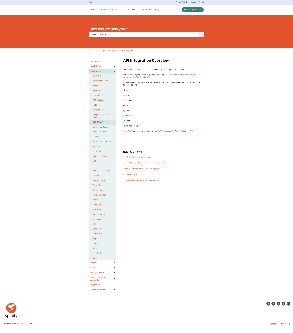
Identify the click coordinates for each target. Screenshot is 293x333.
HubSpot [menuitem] (96, 105)
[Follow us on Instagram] (278, 304)
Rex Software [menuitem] (99, 180)
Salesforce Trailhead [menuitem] (102, 141)
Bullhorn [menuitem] (96, 85)
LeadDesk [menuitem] (97, 253)
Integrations (114, 50)
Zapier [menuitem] (95, 200)
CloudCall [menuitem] (97, 205)
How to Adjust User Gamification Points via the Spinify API (144, 163)
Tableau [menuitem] (96, 146)
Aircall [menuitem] (95, 243)
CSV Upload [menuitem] (98, 100)
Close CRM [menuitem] (97, 234)
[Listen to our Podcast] (283, 304)
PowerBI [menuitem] (96, 95)
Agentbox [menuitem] (97, 76)
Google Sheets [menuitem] (99, 110)
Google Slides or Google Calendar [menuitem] (103, 116)
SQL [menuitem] (94, 161)
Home (93, 9)
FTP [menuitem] (94, 224)
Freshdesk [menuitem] (97, 209)
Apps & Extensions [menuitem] (98, 290)
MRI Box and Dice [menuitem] (100, 81)
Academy (120, 9)
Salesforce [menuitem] (97, 190)
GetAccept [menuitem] (97, 229)
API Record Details (130, 175)
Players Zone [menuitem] (96, 285)
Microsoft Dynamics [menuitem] (101, 171)
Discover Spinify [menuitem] (97, 61)
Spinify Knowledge (97, 50)
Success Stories (145, 9)
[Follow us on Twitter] (273, 304)
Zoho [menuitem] (95, 258)
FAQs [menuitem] (92, 268)
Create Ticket (181, 2)
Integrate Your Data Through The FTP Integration (141, 169)
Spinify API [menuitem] (98, 122)
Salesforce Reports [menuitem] (101, 127)
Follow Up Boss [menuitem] (99, 195)
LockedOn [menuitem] (97, 151)
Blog (157, 9)
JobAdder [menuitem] (97, 185)
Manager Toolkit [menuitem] (97, 272)
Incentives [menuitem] (94, 263)
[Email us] (288, 304)
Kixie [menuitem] (95, 248)
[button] (114, 66)
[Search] (201, 34)
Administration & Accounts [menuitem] (97, 278)
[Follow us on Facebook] (268, 304)
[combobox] (144, 34)
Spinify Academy (194, 9)
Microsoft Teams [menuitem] (100, 156)
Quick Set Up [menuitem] (95, 66)
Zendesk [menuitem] (96, 90)
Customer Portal (197, 2)
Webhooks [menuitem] (97, 219)
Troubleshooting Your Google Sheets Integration (141, 181)
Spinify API (128, 50)
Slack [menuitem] (95, 166)
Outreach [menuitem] (97, 175)
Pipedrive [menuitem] (97, 137)
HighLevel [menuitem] (97, 239)
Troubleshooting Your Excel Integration (137, 157)
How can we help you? (108, 29)
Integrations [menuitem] (95, 71)
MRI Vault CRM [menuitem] (99, 214)
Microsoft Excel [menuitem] (99, 132)
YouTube (131, 9)
